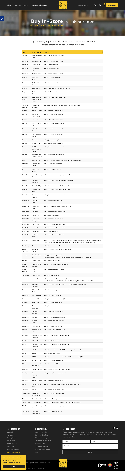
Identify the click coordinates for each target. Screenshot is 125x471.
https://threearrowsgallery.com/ (53, 110)
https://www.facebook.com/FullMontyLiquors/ (58, 249)
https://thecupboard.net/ (51, 68)
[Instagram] (117, 428)
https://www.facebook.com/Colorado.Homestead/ (59, 180)
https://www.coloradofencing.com (54, 114)
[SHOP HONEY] (8, 429)
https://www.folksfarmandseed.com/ (55, 211)
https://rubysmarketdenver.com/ (53, 143)
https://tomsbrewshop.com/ (52, 295)
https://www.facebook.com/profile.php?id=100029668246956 (62, 384)
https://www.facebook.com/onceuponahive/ (57, 189)
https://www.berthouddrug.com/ (54, 61)
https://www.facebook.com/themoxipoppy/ (57, 369)
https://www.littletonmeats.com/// (54, 299)
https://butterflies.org (50, 399)
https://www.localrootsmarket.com (54, 393)
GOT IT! (13, 466)
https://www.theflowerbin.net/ (53, 326)
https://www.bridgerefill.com (52, 169)
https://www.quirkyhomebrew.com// (55, 373)
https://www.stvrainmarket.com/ (54, 360)
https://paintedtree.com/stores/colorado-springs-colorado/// (62, 105)
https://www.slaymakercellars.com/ (54, 269)
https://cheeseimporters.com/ (53, 306)
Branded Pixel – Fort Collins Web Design (33, 468)
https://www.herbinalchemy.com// (54, 364)
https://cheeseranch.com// (52, 260)
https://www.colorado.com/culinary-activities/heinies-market (62, 402)
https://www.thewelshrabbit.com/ (54, 235)
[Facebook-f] (114, 428)
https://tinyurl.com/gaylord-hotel (54, 55)
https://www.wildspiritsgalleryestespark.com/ (57, 206)
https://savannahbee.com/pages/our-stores (57, 88)
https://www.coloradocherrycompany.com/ (57, 174)
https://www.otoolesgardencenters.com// (56, 290)
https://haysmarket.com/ (51, 64)
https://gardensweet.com (51, 215)
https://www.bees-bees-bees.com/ (54, 389)
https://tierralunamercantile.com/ (54, 246)
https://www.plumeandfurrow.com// (54, 320)
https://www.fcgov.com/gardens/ (53, 218)
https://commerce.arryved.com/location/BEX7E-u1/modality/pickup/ (64, 357)
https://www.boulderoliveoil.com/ (54, 83)
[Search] (95, 5)
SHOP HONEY (15, 429)
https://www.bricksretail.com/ (53, 302)
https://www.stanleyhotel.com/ (53, 200)
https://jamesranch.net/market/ (53, 163)
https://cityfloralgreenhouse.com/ (54, 119)
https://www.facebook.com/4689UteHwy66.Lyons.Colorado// (62, 350)
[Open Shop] (12, 5)
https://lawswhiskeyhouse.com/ (53, 134)
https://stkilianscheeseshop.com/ (54, 147)
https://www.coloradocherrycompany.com (56, 405)
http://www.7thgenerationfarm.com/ (55, 329)
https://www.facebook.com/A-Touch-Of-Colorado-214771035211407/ (65, 284)
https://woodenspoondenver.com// (54, 154)
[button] (2, 18)
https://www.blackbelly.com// (52, 77)
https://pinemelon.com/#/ (51, 140)
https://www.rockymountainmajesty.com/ (56, 195)
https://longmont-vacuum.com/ (53, 311)
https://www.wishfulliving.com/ (53, 73)
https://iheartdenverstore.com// (53, 129)
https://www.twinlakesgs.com (53, 411)
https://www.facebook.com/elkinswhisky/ (56, 186)
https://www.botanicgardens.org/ (54, 123)
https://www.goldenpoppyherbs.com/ (55, 224)
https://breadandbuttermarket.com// (55, 97)
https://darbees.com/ (50, 92)
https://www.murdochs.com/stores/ (54, 228)
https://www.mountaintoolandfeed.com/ (56, 264)
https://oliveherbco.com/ (51, 341)
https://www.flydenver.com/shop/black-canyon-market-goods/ (63, 160)
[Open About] (29, 5)
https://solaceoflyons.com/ (52, 353)
